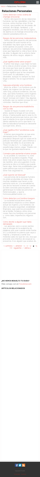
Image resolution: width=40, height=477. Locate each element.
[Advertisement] (20, 264)
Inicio (3, 6)
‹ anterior (18, 246)
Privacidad (17, 474)
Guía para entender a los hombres (17, 85)
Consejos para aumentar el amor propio (19, 153)
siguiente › (18, 248)
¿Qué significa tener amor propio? (17, 62)
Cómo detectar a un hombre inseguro (19, 198)
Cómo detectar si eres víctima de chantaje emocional (17, 16)
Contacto (23, 474)
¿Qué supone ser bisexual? (14, 175)
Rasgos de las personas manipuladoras (19, 38)
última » (28, 248)
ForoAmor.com (25, 284)
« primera (8, 246)
